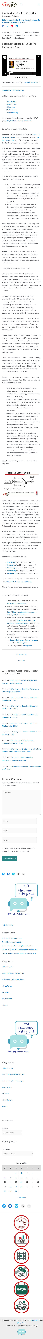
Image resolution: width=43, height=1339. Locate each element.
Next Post (21, 660)
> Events (5, 1005)
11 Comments (7, 20)
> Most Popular (7, 967)
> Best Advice (7, 986)
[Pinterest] (12, 26)
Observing (11, 107)
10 (27, 1177)
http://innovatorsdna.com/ (17, 603)
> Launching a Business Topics (13, 973)
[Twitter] (8, 26)
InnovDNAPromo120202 (31, 82)
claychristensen (32, 640)
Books (15, 20)
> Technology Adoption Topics (13, 979)
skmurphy (28, 20)
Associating (11, 101)
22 (16, 1186)
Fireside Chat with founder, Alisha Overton (17, 946)
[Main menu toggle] (38, 4)
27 (5, 1191)
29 (16, 1191)
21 (10, 1186)
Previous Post (21, 654)
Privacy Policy (34, 1320)
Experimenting (12, 113)
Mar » (24, 1198)
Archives (5, 1128)
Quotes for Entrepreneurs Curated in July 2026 (19, 953)
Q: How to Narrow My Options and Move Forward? (20, 950)
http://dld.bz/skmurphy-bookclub (18, 121)
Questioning (11, 104)
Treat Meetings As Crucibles (12, 942)
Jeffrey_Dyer (22, 643)
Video (35, 20)
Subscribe (8, 925)
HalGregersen (27, 646)
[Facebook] (3, 26)
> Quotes (5, 992)
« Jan (19, 1198)
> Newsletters (7, 999)
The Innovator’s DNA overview (13, 90)
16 (21, 1182)
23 (21, 1186)
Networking (11, 110)
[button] (21, 4)
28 (10, 1191)
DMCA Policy (21, 1323)
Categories (6, 1149)
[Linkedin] (17, 26)
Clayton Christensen (17, 640)
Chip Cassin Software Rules (12, 938)
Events (21, 20)
